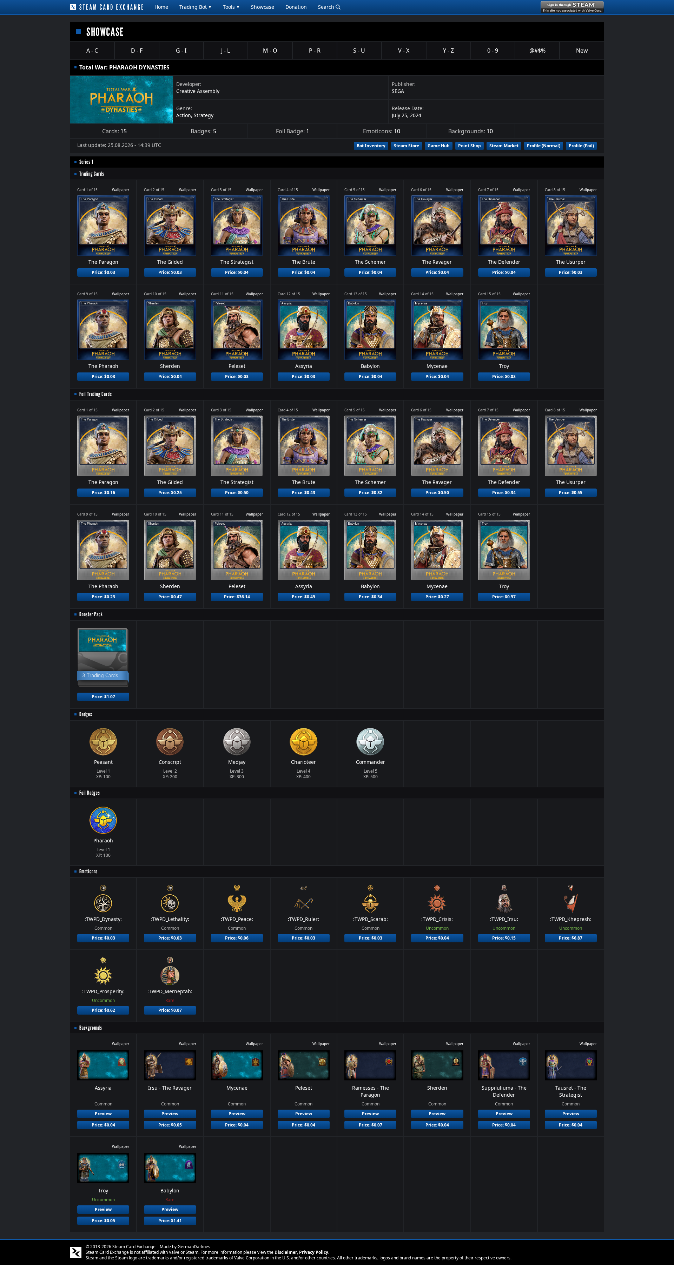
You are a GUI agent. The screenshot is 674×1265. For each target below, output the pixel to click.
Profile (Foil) (581, 146)
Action (183, 115)
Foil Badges (89, 792)
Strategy (203, 115)
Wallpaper (120, 189)
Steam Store (406, 146)
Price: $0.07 (170, 1010)
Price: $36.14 (237, 597)
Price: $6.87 (570, 938)
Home (161, 7)
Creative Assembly (197, 91)
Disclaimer (286, 1252)
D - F (137, 50)
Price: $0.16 (103, 493)
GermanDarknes (194, 1247)
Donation (296, 7)
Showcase (262, 7)
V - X (403, 50)
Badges (85, 714)
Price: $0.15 (504, 938)
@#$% (537, 50)
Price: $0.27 (437, 597)
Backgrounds (90, 1027)
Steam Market (503, 146)
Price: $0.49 (303, 597)
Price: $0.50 (237, 493)
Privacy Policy (313, 1252)
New (582, 50)
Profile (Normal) (543, 146)
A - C (92, 50)
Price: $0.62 (103, 1010)
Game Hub (439, 146)
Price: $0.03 (103, 272)
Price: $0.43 (303, 493)
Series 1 (86, 162)
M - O (270, 50)
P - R (315, 50)
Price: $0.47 (170, 597)
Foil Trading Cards (95, 394)
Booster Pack (91, 614)
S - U (359, 50)
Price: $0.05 (170, 1125)
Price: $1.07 (103, 697)
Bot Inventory (371, 146)
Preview (103, 1114)
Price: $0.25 (170, 493)
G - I (181, 50)
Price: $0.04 (237, 272)
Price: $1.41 (170, 1221)
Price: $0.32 (370, 493)
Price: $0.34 (504, 493)
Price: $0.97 (504, 597)
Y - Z (448, 50)
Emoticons (88, 871)
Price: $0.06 (237, 938)
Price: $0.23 (103, 597)
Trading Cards (91, 173)
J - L (225, 50)
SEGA (398, 91)
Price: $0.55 (570, 493)
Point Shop (469, 146)
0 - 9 (492, 50)
